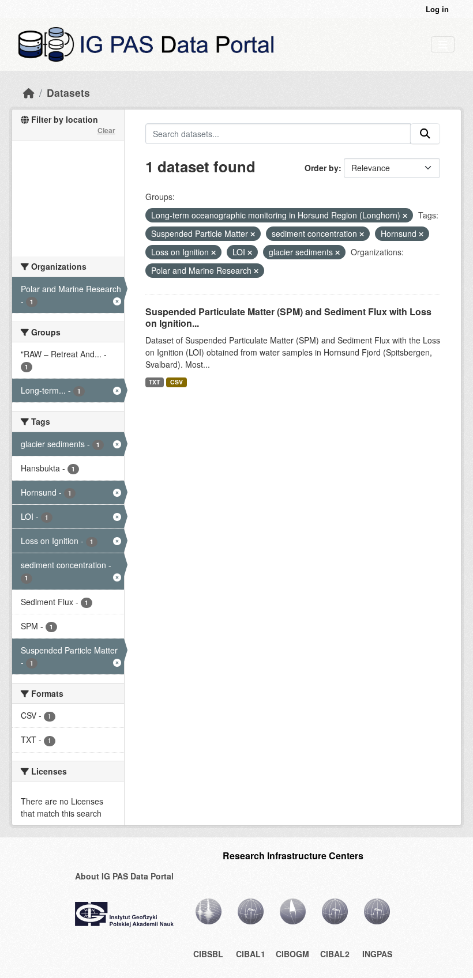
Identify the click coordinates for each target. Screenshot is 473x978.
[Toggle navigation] (443, 44)
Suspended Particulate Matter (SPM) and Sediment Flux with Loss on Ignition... (288, 317)
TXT (154, 381)
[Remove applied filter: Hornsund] (421, 234)
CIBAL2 (335, 954)
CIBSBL (208, 954)
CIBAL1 (250, 954)
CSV (176, 381)
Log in (437, 8)
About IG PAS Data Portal (124, 876)
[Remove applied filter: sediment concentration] (361, 234)
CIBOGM (292, 954)
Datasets (68, 92)
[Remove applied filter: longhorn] (405, 215)
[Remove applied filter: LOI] (249, 252)
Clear (106, 130)
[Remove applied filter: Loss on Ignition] (213, 252)
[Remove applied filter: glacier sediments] (337, 252)
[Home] (29, 92)
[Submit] (425, 133)
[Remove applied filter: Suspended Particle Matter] (252, 234)
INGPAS (377, 954)
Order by (322, 167)
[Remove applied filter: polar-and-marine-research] (256, 270)
